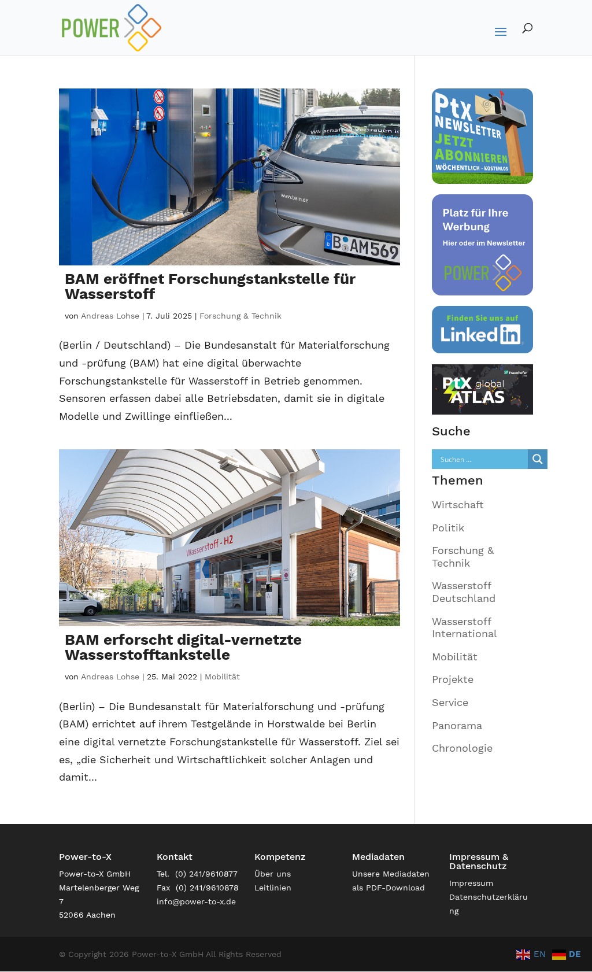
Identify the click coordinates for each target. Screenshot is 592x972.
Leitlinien (272, 887)
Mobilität (222, 676)
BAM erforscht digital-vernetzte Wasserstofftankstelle (183, 647)
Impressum (471, 883)
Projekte (452, 679)
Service (450, 702)
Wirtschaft (458, 504)
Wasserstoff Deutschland (463, 591)
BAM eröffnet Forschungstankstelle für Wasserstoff (210, 286)
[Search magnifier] (537, 459)
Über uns (272, 873)
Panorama (457, 725)
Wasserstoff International (464, 627)
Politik (448, 528)
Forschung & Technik (240, 315)
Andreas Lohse (110, 315)
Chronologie (462, 748)
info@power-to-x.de (196, 901)
